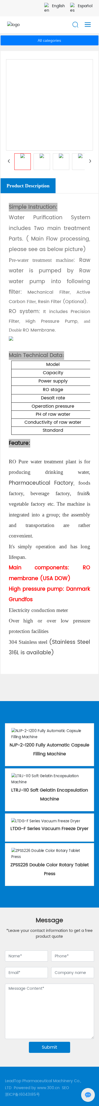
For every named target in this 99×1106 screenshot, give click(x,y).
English (58, 6)
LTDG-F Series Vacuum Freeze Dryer (49, 828)
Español (85, 6)
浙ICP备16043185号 (22, 1094)
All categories (49, 40)
